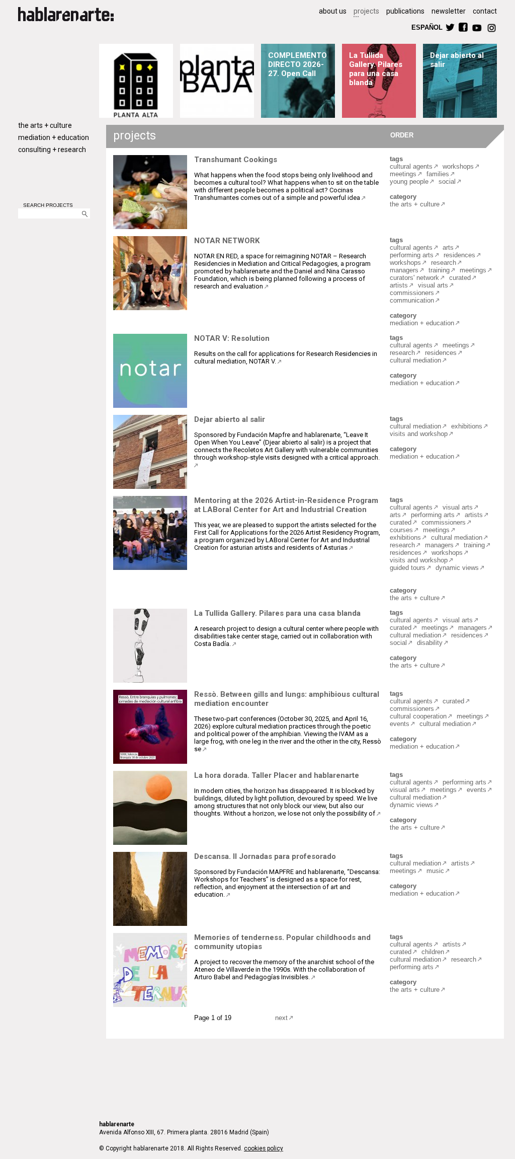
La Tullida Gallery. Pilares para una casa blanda (375, 69)
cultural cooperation (418, 716)
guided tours (407, 567)
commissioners (412, 293)
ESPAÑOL (426, 27)
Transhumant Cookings (235, 159)
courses (401, 530)
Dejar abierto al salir (229, 419)
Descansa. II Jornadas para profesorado (265, 856)
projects (366, 11)
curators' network (414, 277)
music (435, 871)
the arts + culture (45, 125)
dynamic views (457, 567)
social (447, 181)
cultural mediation (415, 360)
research (443, 262)
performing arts (412, 255)
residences (459, 255)
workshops (458, 166)
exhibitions (466, 426)
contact (485, 11)
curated (460, 277)
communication (412, 300)
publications (405, 11)
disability (430, 642)
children (432, 952)
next (281, 1018)
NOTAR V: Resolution (232, 338)
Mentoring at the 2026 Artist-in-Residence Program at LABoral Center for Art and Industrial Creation (286, 505)
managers (404, 270)
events (399, 724)
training (439, 270)
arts (448, 247)
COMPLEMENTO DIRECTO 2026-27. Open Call (297, 64)
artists (399, 285)
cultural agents (411, 166)
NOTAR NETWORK (227, 240)
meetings (403, 174)
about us (333, 11)
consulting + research (52, 150)
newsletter (449, 11)
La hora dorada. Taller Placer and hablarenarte (276, 775)
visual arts (433, 285)
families (437, 174)
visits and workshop (419, 434)
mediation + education (53, 137)
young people (409, 181)
